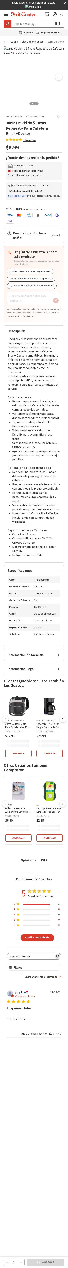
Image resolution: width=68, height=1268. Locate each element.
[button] (58, 77)
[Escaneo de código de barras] (57, 24)
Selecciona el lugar (17, 195)
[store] (47, 14)
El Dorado (28, 32)
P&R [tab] (44, 860)
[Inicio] (7, 41)
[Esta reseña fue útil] (50, 1033)
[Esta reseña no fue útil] (57, 1033)
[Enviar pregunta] (56, 300)
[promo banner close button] (65, 3)
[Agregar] (21, 1262)
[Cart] (62, 14)
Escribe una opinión (37, 937)
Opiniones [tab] (28, 860)
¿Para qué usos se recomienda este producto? (31, 278)
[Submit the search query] (7, 24)
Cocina (14, 42)
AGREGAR (18, 753)
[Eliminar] (7, 1262)
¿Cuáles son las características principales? (30, 271)
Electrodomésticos (33, 42)
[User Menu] (55, 14)
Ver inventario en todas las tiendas (24, 175)
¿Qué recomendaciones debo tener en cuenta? (31, 285)
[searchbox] (30, 956)
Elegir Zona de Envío (51, 32)
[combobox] (42, 977)
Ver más (56, 236)
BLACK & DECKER (14, 116)
